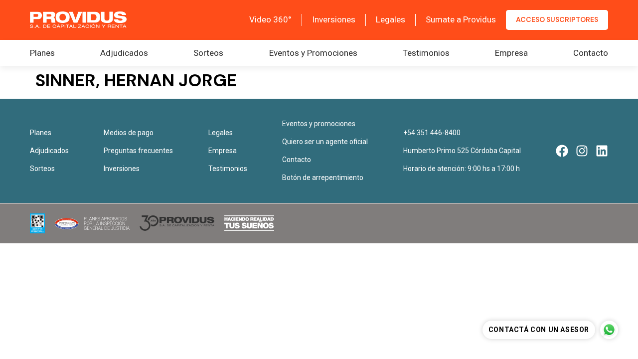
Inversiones (333, 19)
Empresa (511, 53)
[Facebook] (562, 151)
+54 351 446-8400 (432, 133)
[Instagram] (582, 151)
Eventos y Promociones (313, 53)
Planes (42, 53)
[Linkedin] (602, 151)
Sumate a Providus (461, 19)
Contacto (590, 53)
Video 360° (270, 19)
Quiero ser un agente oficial (325, 142)
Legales (390, 19)
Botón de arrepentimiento (322, 177)
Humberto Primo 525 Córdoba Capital (462, 151)
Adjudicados (124, 53)
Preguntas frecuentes (138, 151)
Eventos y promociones (318, 124)
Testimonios (426, 53)
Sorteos (208, 53)
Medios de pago (129, 133)
